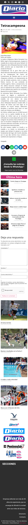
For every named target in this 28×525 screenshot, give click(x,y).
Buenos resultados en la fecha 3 (11, 351)
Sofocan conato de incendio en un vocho (18, 199)
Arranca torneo (6, 323)
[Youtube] (15, 2)
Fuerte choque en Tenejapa (18, 181)
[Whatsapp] (22, 2)
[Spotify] (19, 2)
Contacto (22, 517)
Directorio (22, 514)
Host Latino (22, 523)
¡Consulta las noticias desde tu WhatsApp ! (14, 165)
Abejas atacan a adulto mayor (18, 207)
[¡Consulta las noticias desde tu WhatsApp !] (14, 159)
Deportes (5, 31)
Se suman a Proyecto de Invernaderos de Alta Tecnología (18, 216)
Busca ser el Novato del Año (10, 408)
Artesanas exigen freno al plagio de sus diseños (18, 224)
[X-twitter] (8, 2)
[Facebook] (5, 2)
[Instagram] (12, 2)
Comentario (5, 248)
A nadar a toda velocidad (9, 379)
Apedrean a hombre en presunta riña (18, 190)
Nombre (4, 268)
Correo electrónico (7, 274)
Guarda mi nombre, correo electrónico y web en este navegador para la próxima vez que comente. (14, 283)
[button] (14, 17)
